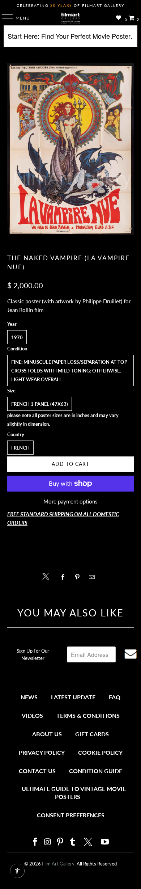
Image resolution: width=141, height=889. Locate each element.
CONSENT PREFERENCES (70, 815)
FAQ (114, 697)
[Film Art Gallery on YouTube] (105, 842)
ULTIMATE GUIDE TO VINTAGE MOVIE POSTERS (74, 792)
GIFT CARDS (92, 733)
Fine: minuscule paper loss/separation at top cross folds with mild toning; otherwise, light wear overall (69, 370)
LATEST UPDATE (73, 697)
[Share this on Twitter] (47, 576)
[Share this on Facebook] (64, 577)
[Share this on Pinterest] (79, 577)
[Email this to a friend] (93, 577)
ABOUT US (47, 733)
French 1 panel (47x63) (39, 404)
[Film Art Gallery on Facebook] (35, 842)
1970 (17, 337)
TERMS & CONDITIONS (88, 715)
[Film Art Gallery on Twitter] (89, 842)
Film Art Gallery (58, 864)
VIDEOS (32, 715)
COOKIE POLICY (100, 752)
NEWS (29, 697)
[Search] (71, 38)
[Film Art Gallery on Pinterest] (60, 842)
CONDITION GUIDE (95, 770)
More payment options (70, 501)
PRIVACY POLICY (42, 752)
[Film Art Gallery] (70, 18)
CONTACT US (37, 770)
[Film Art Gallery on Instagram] (47, 842)
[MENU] (4, 18)
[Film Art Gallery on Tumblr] (72, 842)
